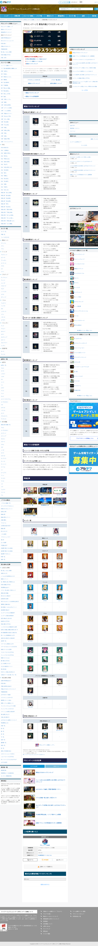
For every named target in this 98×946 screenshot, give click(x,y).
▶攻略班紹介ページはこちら (45, 855)
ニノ (2, 469)
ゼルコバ (30, 663)
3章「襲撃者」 (4, 79)
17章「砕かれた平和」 (6, 116)
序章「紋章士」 (4, 71)
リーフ (2, 382)
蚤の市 (2, 539)
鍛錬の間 (3, 514)
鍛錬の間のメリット (5, 517)
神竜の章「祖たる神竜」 (7, 192)
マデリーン (45, 739)
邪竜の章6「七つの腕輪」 (7, 223)
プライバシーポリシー (78, 914)
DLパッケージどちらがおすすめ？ (9, 759)
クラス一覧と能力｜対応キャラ (8, 590)
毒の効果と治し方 (5, 714)
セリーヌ (45, 591)
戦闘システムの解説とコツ (7, 703)
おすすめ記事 (33, 766)
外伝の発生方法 (4, 147)
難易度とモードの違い (6, 700)
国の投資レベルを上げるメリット (9, 607)
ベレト (2, 393)
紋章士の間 (3, 511)
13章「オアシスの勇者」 (7, 107)
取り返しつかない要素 (6, 52)
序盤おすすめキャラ (45, 494)
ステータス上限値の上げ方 (7, 643)
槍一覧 (2, 731)
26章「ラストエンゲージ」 (7, 141)
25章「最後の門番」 (6, 138)
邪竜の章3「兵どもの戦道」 (7, 215)
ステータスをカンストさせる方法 (9, 646)
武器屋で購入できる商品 (7, 548)
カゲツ (59, 653)
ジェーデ (59, 560)
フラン (59, 547)
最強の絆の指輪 (4, 593)
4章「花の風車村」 (5, 82)
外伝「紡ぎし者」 (5, 189)
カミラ (2, 413)
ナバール (3, 467)
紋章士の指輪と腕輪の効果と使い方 (9, 629)
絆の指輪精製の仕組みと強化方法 (9, 632)
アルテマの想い (47, 914)
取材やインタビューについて (50, 916)
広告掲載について (47, 924)
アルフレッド (30, 591)
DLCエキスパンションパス (7, 40)
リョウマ (3, 489)
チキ (2, 404)
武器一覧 (3, 725)
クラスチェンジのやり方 (34, 79)
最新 (92, 139)
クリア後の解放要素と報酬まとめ (9, 68)
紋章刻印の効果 (4, 598)
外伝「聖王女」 (4, 156)
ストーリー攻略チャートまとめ (34, 61)
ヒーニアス (3, 472)
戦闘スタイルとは (5, 657)
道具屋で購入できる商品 (7, 551)
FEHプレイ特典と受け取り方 (8, 672)
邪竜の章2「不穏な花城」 (7, 212)
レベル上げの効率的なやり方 (8, 576)
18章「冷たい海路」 (6, 119)
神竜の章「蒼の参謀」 (6, 195)
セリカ (2, 370)
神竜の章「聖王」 (5, 203)
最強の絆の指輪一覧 (5, 424)
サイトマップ (46, 928)
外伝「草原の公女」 (5, 158)
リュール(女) (56, 534)
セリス (2, 452)
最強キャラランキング (32, 63)
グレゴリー (30, 739)
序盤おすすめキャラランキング (8, 689)
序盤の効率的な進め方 (6, 686)
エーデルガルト (4, 401)
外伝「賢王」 (4, 172)
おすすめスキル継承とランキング (9, 720)
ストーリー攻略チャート (7, 65)
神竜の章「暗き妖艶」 (6, 201)
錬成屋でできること (5, 553)
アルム (2, 427)
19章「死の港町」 (5, 121)
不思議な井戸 (4, 545)
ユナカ (30, 578)
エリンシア (3, 436)
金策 (83, 16)
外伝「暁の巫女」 (5, 178)
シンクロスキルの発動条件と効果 (9, 626)
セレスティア (59, 730)
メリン (59, 622)
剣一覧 (2, 728)
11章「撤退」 (4, 102)
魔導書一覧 (3, 742)
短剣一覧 (3, 739)
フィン (2, 475)
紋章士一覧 (3, 365)
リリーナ (3, 492)
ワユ (2, 495)
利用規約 (45, 921)
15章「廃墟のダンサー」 (7, 113)
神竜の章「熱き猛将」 (6, 198)
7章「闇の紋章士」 (5, 91)
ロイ (2, 379)
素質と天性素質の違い (6, 751)
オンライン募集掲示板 (6, 776)
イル (30, 730)
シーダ (2, 450)
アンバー (45, 560)
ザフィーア (45, 578)
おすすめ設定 (4, 762)
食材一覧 (3, 559)
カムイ (2, 396)
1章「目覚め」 (4, 74)
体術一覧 (3, 745)
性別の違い (3, 43)
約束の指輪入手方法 (5, 54)
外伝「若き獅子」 (5, 181)
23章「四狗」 (4, 133)
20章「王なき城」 (5, 124)
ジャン (30, 609)
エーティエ (30, 600)
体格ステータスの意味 (6, 649)
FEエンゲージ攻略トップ (7, 26)
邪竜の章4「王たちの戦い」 (7, 218)
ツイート (31, 859)
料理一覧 (3, 556)
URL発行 (46, 859)
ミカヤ (2, 376)
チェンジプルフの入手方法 (7, 655)
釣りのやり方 (4, 531)
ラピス (45, 569)
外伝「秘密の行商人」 (6, 153)
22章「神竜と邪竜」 (6, 130)
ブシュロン (59, 591)
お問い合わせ (46, 926)
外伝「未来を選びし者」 (7, 167)
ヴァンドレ (30, 547)
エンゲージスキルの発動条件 (8, 612)
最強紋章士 (61, 16)
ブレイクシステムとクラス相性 (8, 705)
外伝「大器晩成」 (5, 150)
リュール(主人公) (5, 237)
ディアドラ (3, 458)
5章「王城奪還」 (5, 85)
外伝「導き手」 (4, 164)
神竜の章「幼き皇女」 (6, 206)
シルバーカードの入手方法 (7, 756)
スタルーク (30, 569)
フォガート (45, 622)
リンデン (45, 672)
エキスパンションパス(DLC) (7, 753)
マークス (3, 478)
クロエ (45, 600)
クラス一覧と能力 (56, 79)
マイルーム (3, 522)
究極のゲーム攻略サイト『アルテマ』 (53, 911)
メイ (2, 483)
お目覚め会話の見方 (5, 525)
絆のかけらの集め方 (5, 595)
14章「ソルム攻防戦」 (6, 110)
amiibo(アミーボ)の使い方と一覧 (8, 674)
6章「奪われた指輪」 (6, 88)
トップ (6, 16)
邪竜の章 (17, 16)
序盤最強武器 (4, 49)
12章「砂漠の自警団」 (6, 105)
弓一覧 (2, 737)
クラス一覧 (30, 505)
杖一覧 (2, 748)
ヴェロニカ (3, 418)
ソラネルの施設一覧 (5, 503)
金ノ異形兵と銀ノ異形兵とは (8, 581)
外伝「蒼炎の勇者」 (5, 161)
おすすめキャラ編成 (30, 515)
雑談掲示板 (3, 770)
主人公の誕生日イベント (7, 666)
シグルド (3, 373)
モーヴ (30, 694)
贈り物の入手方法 (5, 660)
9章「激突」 (4, 96)
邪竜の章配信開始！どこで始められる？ (36, 59)
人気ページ (56, 766)
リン (2, 385)
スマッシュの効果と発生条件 (8, 711)
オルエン (3, 438)
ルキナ (2, 387)
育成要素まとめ (45, 505)
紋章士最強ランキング (56, 83)
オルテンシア (45, 653)
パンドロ (59, 631)
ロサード (45, 663)
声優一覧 (3, 234)
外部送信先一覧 (77, 916)
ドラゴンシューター (5, 536)
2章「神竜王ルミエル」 (6, 76)
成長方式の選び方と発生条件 (8, 638)
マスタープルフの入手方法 (7, 652)
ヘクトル (3, 410)
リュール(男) (34, 534)
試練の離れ (3, 520)
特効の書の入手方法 (5, 624)
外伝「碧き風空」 (5, 170)
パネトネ (30, 631)
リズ (2, 486)
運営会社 (45, 931)
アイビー (30, 653)
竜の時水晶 (3, 669)
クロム (2, 444)
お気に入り (61, 859)
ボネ (45, 631)
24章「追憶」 (4, 136)
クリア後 (39, 16)
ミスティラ (30, 622)
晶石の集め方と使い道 (6, 618)
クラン (45, 547)
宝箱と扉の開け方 (5, 717)
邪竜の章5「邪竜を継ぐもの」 (8, 220)
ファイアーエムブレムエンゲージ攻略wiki (23, 9)
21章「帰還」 (4, 127)
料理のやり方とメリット (7, 508)
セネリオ (3, 407)
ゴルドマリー (59, 663)
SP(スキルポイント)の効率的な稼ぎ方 (10, 601)
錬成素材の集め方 (5, 610)
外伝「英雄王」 (4, 187)
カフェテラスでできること (7, 506)
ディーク (3, 461)
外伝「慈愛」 (4, 184)
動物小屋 (3, 528)
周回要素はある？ (5, 587)
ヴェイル (30, 707)
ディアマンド (30, 560)
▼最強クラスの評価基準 (31, 96)
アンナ (30, 672)
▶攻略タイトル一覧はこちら (84, 330)
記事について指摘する (46, 866)
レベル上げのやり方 (59, 505)
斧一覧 (2, 734)
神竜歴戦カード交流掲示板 (7, 773)
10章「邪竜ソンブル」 (6, 99)
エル (45, 730)
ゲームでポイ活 (64, 2)
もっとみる (84, 145)
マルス (2, 368)
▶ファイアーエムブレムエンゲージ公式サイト (34, 754)
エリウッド (3, 433)
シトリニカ (59, 569)
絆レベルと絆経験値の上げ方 (8, 635)
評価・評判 (3, 57)
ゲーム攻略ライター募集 (79, 911)
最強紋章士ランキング (6, 32)
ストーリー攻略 (28, 16)
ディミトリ (3, 464)
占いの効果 (3, 542)
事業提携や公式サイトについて (51, 919)
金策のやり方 (4, 573)
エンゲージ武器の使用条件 (7, 615)
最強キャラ (50, 16)
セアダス (30, 641)
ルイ (59, 600)
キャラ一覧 (72, 16)
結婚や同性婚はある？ (6, 37)
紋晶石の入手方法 (5, 621)
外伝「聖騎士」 (4, 175)
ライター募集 (46, 933)
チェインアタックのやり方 (7, 708)
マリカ (2, 481)
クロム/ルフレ (4, 416)
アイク (2, 390)
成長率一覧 (3, 641)
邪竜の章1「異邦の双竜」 (7, 209)
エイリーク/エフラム (6, 399)
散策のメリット (4, 579)
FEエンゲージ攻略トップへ (47, 745)
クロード (3, 441)
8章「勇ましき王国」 (6, 93)
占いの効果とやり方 (5, 663)
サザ (2, 447)
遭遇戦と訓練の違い (5, 604)
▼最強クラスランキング (31, 93)
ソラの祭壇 (3, 534)
